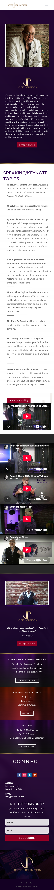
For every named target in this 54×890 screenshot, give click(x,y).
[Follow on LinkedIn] (30, 775)
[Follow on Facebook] (19, 775)
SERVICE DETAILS (27, 680)
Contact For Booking (18, 400)
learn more (27, 746)
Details (27, 713)
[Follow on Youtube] (35, 775)
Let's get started (27, 144)
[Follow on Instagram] (24, 775)
